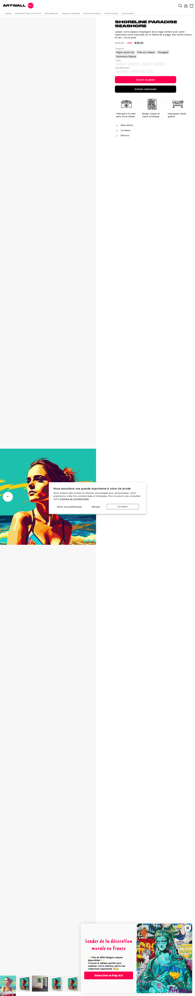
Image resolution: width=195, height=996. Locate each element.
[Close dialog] (187, 928)
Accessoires (127, 13)
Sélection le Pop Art (108, 975)
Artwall (14, 5)
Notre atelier (111, 13)
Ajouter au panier (145, 79)
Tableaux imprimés (70, 13)
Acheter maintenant (145, 89)
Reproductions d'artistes (28, 13)
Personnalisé (51, 13)
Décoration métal (92, 13)
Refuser (96, 506)
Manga (8, 13)
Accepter (123, 506)
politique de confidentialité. (74, 499)
